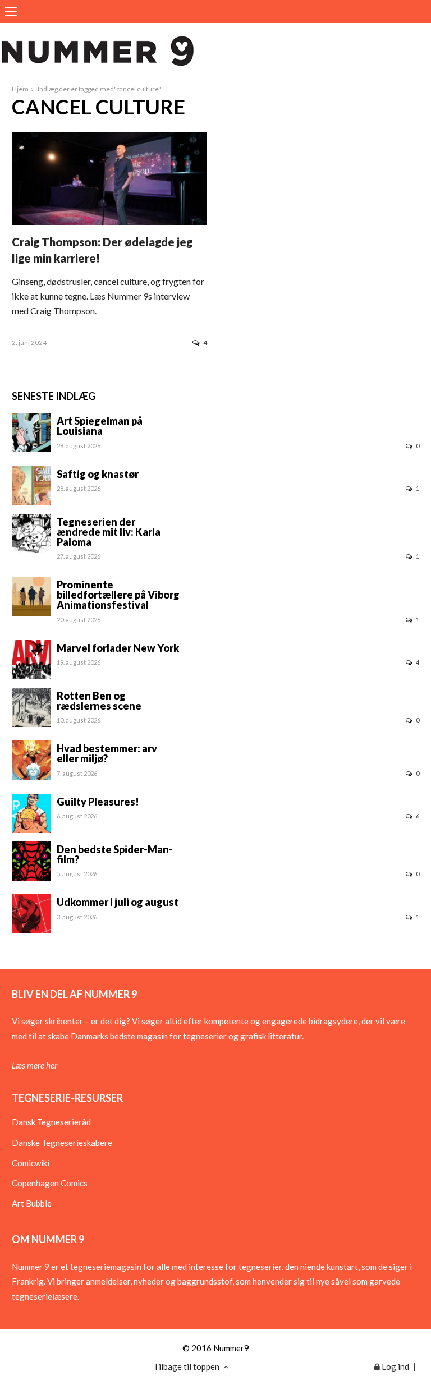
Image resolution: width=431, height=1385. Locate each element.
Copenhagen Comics (50, 1183)
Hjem (20, 89)
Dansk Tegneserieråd (51, 1122)
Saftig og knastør (98, 474)
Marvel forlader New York (118, 648)
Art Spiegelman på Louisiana (100, 426)
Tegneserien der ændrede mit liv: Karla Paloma (109, 532)
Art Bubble (32, 1203)
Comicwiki (30, 1163)
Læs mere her (34, 1065)
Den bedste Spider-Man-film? (115, 854)
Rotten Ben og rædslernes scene (99, 701)
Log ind (394, 1366)
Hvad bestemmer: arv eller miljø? (107, 753)
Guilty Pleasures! (98, 802)
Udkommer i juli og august (117, 902)
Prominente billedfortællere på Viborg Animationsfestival (118, 594)
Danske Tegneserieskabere (62, 1143)
